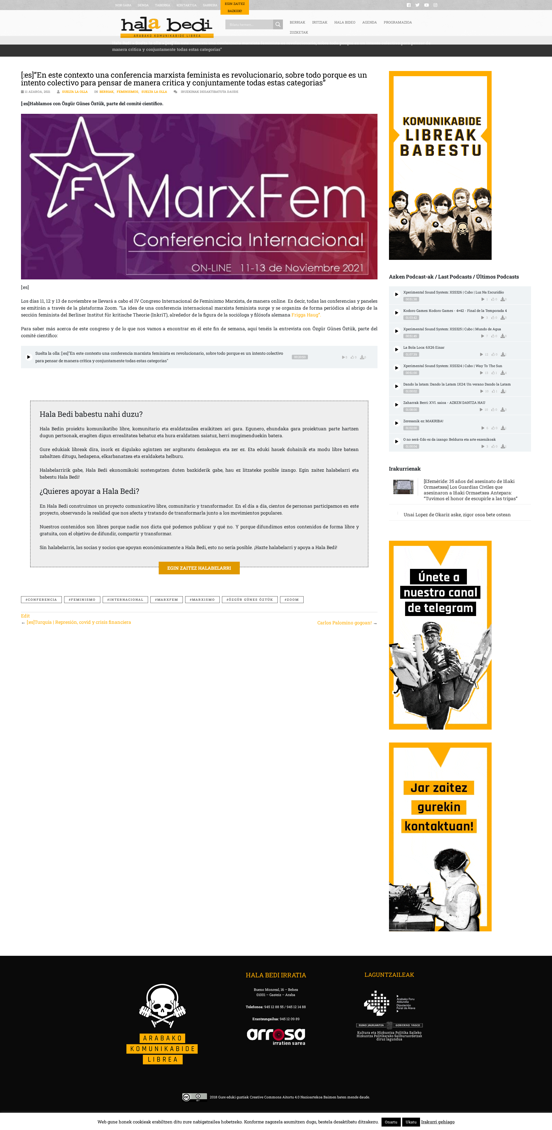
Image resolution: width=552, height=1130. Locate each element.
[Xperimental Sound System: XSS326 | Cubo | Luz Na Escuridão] (396, 294)
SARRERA (210, 5)
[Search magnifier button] (278, 24)
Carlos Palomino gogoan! (344, 622)
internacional (126, 599)
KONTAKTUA (187, 5)
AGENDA (369, 22)
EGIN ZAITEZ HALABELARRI (199, 568)
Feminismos (127, 91)
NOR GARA (123, 5)
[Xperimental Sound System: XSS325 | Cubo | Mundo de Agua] (396, 331)
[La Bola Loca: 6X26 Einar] (396, 349)
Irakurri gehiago (438, 1122)
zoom (293, 599)
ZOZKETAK (299, 32)
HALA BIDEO (344, 22)
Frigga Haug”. (305, 315)
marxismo (203, 599)
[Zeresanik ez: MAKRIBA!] (396, 423)
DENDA (143, 5)
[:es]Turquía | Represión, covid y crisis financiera (79, 622)
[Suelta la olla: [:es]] (28, 357)
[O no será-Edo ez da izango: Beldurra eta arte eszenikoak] (396, 441)
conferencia (42, 599)
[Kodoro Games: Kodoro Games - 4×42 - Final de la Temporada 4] (396, 312)
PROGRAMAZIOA (398, 22)
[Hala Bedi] (167, 27)
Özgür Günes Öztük (251, 599)
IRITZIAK (319, 22)
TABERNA (162, 5)
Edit (25, 616)
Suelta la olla (75, 91)
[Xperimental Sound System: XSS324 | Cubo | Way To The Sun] (396, 367)
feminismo (83, 599)
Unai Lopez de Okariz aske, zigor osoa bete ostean (457, 514)
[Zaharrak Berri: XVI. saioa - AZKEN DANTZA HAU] (396, 404)
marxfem (167, 599)
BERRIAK (297, 22)
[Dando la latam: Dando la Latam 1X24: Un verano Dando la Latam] (396, 386)
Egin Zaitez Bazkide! (235, 7)
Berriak (106, 91)
